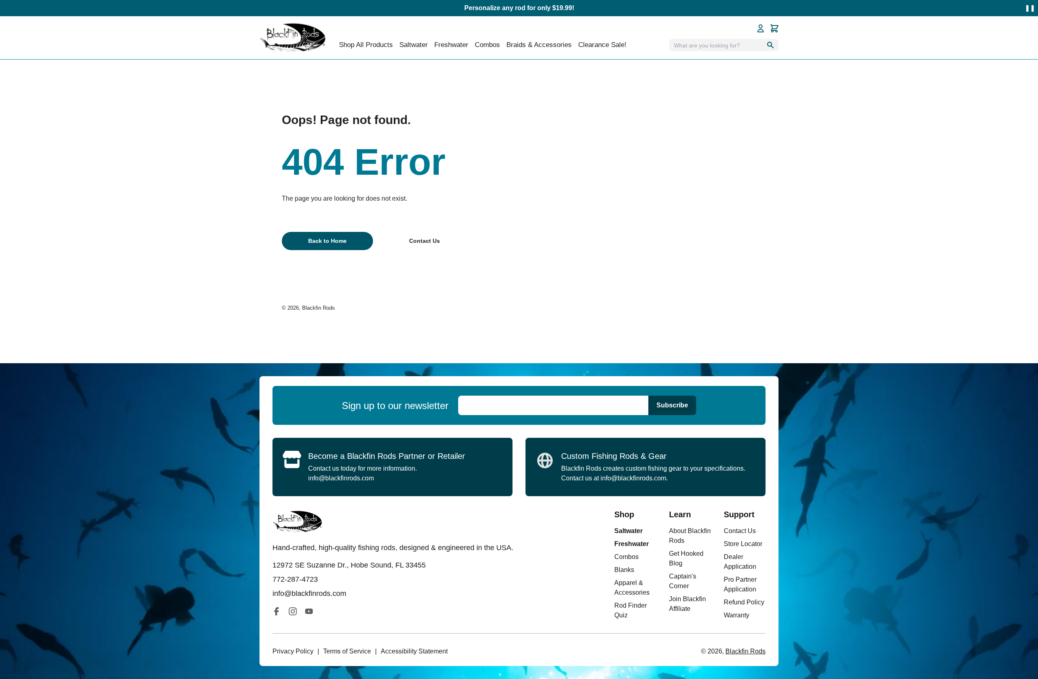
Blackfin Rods (318, 308)
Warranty (736, 615)
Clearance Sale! (602, 45)
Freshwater (631, 543)
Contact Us (740, 530)
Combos (487, 45)
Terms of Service (347, 651)
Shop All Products (366, 45)
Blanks (624, 569)
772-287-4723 (295, 579)
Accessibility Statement (414, 651)
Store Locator (743, 543)
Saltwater (628, 530)
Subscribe (672, 405)
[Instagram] (293, 611)
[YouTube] (309, 611)
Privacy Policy (292, 651)
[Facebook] (276, 611)
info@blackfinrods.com (341, 478)
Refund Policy (744, 602)
